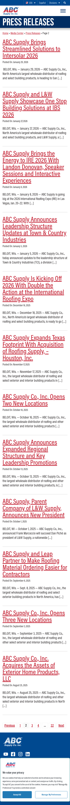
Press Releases (33, 33)
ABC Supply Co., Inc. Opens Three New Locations (34, 616)
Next (61, 725)
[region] (35, 780)
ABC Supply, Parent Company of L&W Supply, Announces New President (34, 508)
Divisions (53, 2)
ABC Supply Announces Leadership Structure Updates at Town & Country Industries (34, 229)
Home (5, 33)
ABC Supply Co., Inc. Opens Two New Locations (34, 399)
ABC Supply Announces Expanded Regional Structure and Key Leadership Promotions (30, 452)
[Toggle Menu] (63, 11)
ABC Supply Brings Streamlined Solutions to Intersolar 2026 (31, 48)
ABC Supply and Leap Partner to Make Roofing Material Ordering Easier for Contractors (35, 563)
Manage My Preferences (51, 794)
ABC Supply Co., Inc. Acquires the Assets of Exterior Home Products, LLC (31, 668)
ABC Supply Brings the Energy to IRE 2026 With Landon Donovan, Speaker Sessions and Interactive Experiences (33, 166)
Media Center (17, 33)
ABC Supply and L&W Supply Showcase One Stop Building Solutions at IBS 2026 (35, 104)
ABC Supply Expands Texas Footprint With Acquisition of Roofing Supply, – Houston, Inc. (34, 347)
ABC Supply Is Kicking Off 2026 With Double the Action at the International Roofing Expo (33, 288)
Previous (9, 725)
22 (52, 725)
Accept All (17, 794)
